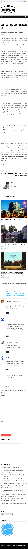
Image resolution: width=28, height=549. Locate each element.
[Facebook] (17, 1)
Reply (8, 313)
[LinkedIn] (25, 1)
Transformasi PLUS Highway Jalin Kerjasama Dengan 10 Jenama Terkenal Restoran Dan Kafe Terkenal (13, 273)
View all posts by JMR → (16, 190)
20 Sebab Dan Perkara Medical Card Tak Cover (12, 503)
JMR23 (10, 545)
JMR (5, 28)
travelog (3, 21)
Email (2, 421)
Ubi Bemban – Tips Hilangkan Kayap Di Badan (12, 486)
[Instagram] (23, 1)
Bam (2, 547)
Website (3, 428)
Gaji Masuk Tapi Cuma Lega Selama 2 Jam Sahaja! (13, 474)
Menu (4, 16)
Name (2, 415)
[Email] (26, 1)
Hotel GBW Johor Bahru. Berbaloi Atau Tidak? (13, 220)
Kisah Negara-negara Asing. (8, 467)
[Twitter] (21, 1)
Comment (3, 395)
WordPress (20, 545)
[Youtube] (19, 1)
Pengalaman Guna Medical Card (9, 483)
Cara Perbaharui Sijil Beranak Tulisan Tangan (12, 490)
